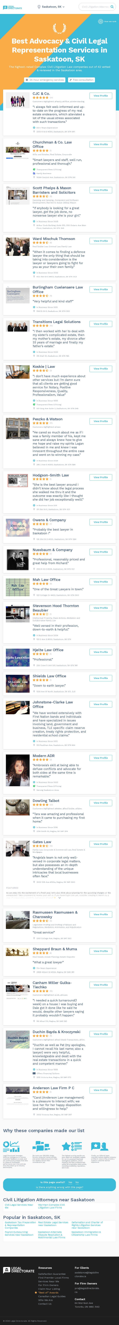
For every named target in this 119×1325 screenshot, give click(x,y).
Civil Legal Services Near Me (19, 1206)
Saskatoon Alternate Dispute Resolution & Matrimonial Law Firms (51, 1234)
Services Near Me (48, 1281)
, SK (55, 1217)
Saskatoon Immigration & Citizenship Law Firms (86, 1233)
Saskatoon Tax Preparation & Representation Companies (20, 1225)
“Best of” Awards (48, 1292)
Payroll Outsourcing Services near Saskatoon (19, 1233)
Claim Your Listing (49, 1288)
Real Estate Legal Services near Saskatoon (53, 1224)
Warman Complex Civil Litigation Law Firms (51, 1206)
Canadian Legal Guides (52, 1296)
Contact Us (44, 1303)
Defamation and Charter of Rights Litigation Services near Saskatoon (87, 1225)
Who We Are (45, 1300)
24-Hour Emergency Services (47, 79)
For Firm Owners (48, 1285)
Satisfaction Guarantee (52, 1273)
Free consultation (83, 79)
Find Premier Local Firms (53, 1277)
